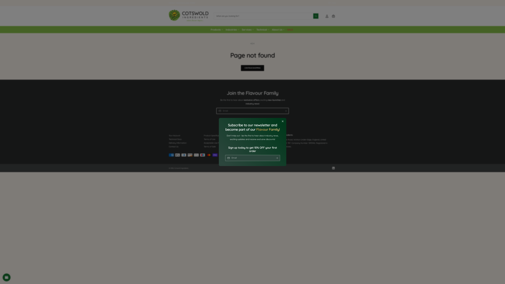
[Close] (282, 121)
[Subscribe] (277, 158)
